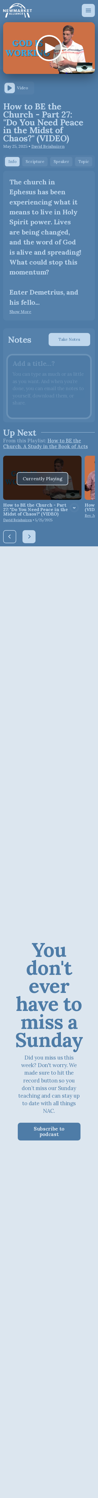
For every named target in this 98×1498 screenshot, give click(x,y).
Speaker (61, 161)
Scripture (35, 161)
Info (12, 161)
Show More (20, 311)
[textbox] (49, 386)
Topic (83, 161)
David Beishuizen (48, 146)
